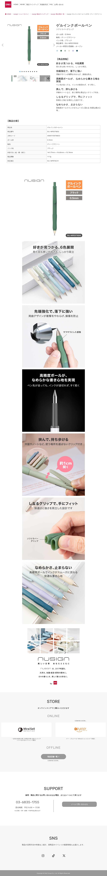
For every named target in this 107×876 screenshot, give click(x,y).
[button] (2, 45)
